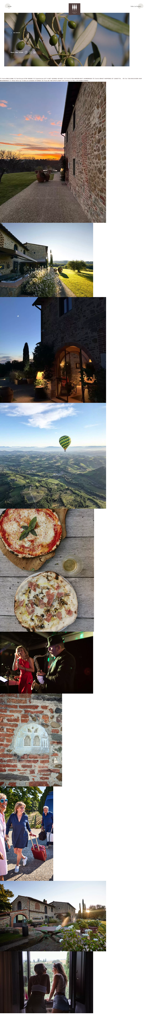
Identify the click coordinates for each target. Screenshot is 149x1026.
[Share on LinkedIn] (34, 52)
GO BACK (16, 33)
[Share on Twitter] (30, 52)
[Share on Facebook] (26, 52)
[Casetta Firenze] (74, 9)
